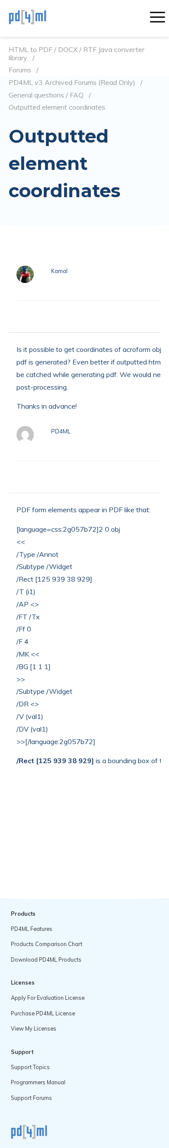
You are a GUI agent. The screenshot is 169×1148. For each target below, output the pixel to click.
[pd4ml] (37, 18)
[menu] (157, 18)
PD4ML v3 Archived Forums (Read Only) (72, 82)
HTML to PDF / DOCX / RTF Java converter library (76, 54)
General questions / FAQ (46, 95)
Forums (20, 70)
